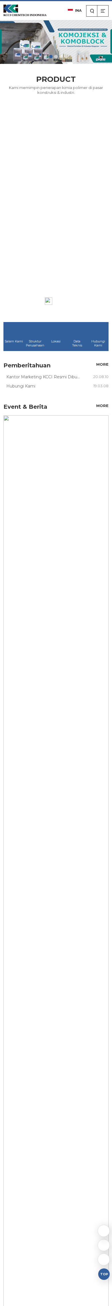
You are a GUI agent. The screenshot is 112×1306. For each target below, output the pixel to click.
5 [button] (66, 56)
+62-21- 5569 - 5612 (103, 1245)
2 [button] (51, 56)
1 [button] (45, 56)
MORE (61, 301)
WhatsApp (103, 1259)
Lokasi (56, 341)
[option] (56, 41)
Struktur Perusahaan (35, 343)
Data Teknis (77, 343)
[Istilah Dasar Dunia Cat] (56, 1067)
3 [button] (56, 56)
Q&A (103, 1231)
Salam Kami (14, 341)
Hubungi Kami (98, 343)
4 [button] (61, 56)
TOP (104, 1274)
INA (78, 10)
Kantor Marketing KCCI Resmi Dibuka (44, 376)
